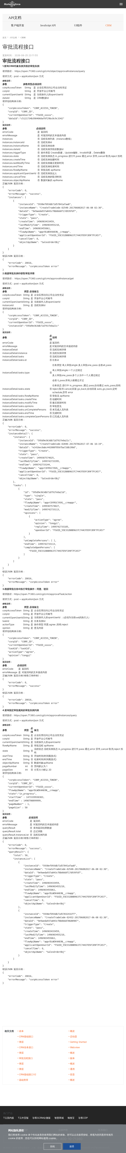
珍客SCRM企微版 (41, 1117)
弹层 (21, 1041)
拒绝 (52, 1146)
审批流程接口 (26, 1058)
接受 (72, 1146)
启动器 (73, 1036)
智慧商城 (59, 1117)
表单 (21, 1031)
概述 (72, 1031)
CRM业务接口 (26, 1047)
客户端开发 (17, 25)
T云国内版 (8, 1117)
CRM (108, 25)
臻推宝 (71, 1117)
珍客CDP (83, 1117)
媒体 (72, 1058)
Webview (75, 1047)
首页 (4, 37)
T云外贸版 (23, 1117)
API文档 (13, 37)
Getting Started (78, 1041)
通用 (72, 1069)
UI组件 (78, 25)
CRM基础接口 (26, 1036)
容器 (72, 1074)
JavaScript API (48, 25)
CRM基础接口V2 (27, 1074)
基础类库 (23, 1079)
